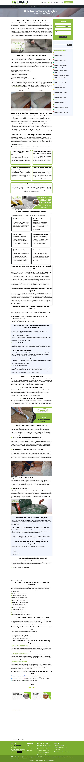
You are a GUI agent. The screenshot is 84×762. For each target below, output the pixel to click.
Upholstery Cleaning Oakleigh (60, 85)
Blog (31, 6)
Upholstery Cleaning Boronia (59, 87)
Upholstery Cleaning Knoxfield (60, 60)
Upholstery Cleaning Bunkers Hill (18, 678)
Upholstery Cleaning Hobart (43, 752)
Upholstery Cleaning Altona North (60, 65)
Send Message (62, 36)
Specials (42, 6)
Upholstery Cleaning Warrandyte (60, 62)
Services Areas (26, 6)
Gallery (38, 6)
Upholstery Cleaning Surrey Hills (60, 52)
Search (55, 42)
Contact (46, 6)
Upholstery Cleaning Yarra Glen (60, 90)
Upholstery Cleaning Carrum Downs (61, 112)
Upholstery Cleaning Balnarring (31, 680)
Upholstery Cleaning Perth (43, 754)
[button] (49, 696)
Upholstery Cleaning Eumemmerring (61, 67)
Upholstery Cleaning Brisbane (43, 747)
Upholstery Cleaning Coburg (59, 55)
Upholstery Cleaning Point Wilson (60, 99)
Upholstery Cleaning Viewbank (60, 109)
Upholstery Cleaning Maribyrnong (18, 680)
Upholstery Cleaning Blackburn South (61, 75)
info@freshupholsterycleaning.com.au (62, 751)
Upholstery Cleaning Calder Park (60, 70)
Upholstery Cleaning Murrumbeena (61, 107)
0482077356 (56, 2)
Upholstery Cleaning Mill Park (44, 678)
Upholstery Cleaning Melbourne (44, 745)
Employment (30, 750)
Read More (20, 752)
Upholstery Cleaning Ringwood (60, 80)
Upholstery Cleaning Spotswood (60, 104)
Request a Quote (68, 2)
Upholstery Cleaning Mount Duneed (61, 82)
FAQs (34, 6)
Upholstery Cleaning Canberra (44, 748)
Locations (20, 6)
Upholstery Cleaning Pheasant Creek (61, 95)
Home (12, 6)
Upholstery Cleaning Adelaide (43, 750)
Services (15, 6)
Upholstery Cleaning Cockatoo (60, 97)
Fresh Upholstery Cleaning (16, 86)
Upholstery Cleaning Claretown (31, 678)
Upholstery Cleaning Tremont (60, 102)
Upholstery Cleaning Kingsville (60, 72)
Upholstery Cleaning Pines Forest (60, 92)
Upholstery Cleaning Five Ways (60, 77)
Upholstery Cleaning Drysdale (31, 675)
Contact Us (30, 748)
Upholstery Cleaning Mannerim (18, 675)
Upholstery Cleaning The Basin (60, 57)
